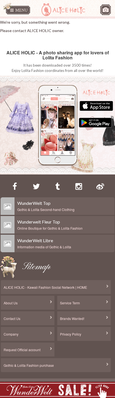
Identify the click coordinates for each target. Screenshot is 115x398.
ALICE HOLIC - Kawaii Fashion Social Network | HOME (45, 287)
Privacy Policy (70, 334)
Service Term (70, 302)
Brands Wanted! (72, 318)
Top (3, 39)
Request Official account (22, 349)
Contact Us (12, 318)
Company (11, 334)
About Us (11, 302)
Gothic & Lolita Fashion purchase (29, 365)
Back (12, 39)
